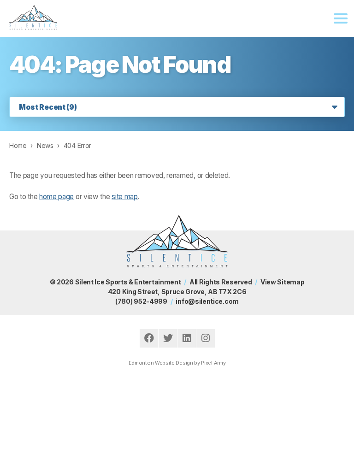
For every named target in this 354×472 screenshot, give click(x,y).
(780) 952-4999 (141, 301)
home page (56, 196)
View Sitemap (282, 282)
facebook (149, 338)
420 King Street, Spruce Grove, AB (177, 291)
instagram (205, 338)
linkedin (186, 338)
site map (125, 196)
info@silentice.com (207, 301)
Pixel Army (213, 363)
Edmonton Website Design (161, 363)
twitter (168, 338)
